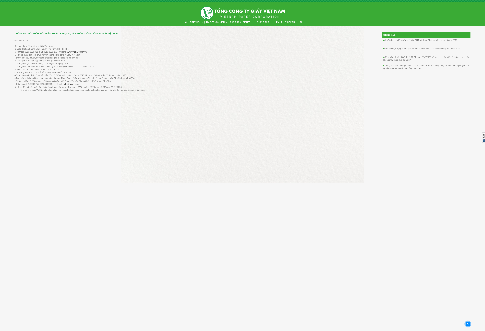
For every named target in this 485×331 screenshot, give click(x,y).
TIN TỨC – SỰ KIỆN (215, 22)
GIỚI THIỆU (194, 22)
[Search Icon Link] (301, 22)
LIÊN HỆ (278, 22)
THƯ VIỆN (290, 22)
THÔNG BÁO (263, 22)
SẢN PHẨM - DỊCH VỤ (240, 22)
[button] (201, 22)
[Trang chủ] (186, 22)
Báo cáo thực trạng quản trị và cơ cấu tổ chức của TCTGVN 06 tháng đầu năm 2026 (422, 49)
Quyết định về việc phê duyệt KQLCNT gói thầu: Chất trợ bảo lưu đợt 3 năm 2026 (420, 40)
